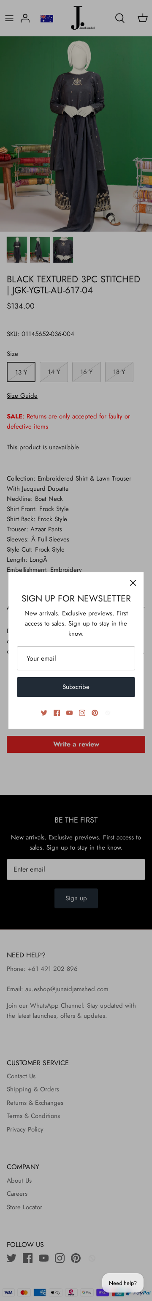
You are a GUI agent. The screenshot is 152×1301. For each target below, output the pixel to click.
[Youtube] (69, 713)
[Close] (133, 583)
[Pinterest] (95, 713)
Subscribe (76, 686)
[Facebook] (57, 713)
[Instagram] (82, 713)
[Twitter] (44, 713)
